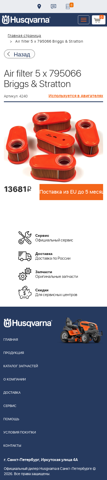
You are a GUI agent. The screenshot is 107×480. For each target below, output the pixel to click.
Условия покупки (19, 432)
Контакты (53, 6)
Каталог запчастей (20, 366)
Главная (10, 339)
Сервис (9, 406)
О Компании (14, 379)
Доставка (39, 6)
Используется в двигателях (76, 96)
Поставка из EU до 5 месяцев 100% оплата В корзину (71, 192)
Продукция (13, 353)
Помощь (11, 419)
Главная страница (24, 35)
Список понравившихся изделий (67, 6)
